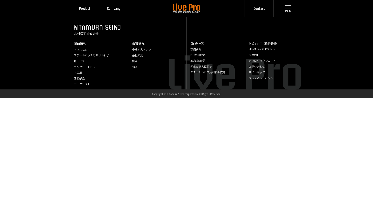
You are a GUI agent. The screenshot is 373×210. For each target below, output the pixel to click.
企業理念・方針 (141, 50)
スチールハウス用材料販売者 (208, 72)
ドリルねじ (80, 50)
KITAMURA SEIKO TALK (262, 49)
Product (84, 8)
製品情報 (80, 43)
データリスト (82, 84)
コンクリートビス (85, 67)
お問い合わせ (257, 66)
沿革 (135, 67)
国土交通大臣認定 (201, 66)
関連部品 (79, 78)
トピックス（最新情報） (264, 43)
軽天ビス (79, 61)
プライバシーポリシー (262, 78)
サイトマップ (257, 72)
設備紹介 (195, 49)
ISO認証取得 (198, 55)
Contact (259, 8)
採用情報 (254, 55)
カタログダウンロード (262, 61)
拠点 (135, 61)
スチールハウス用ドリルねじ (91, 55)
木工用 (78, 72)
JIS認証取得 (197, 61)
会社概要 (137, 55)
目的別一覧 (197, 43)
